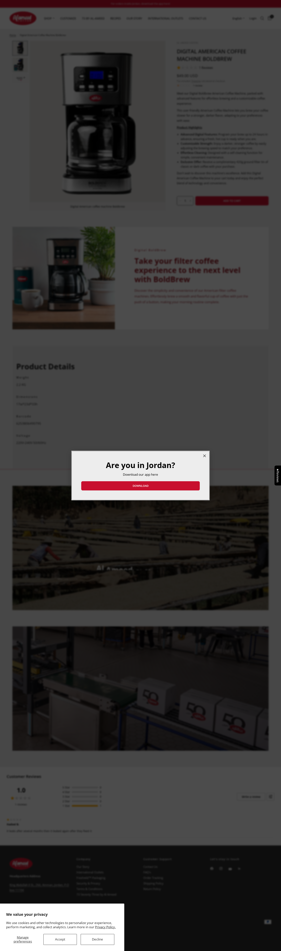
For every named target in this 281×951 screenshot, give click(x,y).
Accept (60, 939)
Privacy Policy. (105, 927)
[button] (140, 485)
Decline (97, 939)
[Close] (204, 456)
